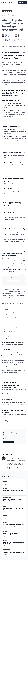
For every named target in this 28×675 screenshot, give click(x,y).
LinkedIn (7, 36)
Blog (8, 14)
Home (4, 14)
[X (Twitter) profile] (7, 468)
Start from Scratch (8, 441)
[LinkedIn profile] (9, 468)
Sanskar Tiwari (8, 35)
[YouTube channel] (11, 468)
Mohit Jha (20, 35)
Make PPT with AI (22, 2)
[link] (14, 15)
